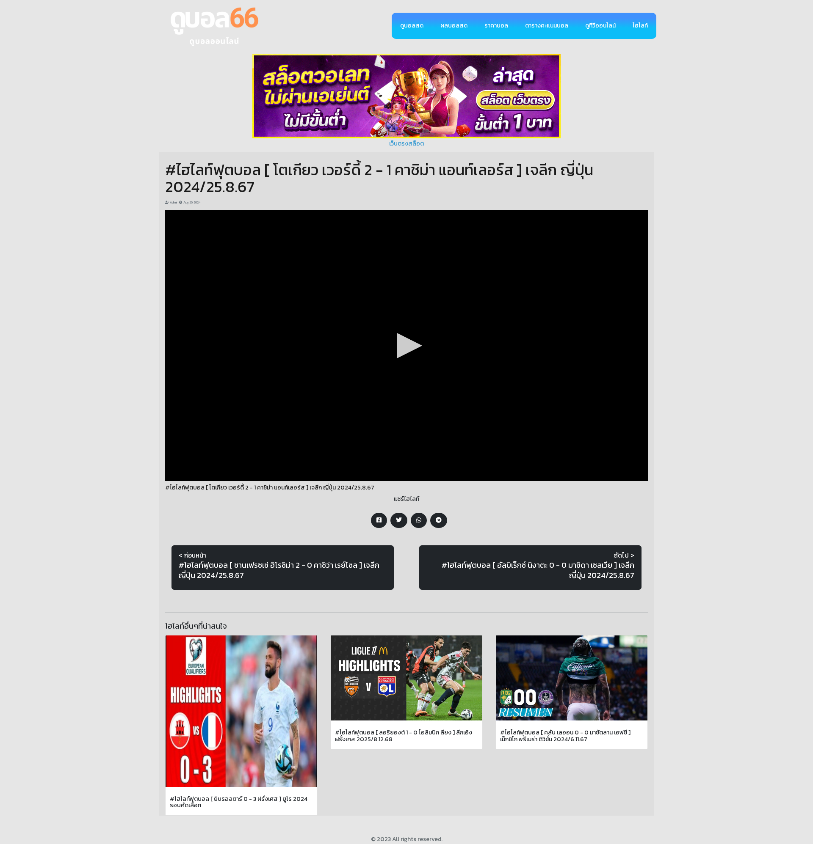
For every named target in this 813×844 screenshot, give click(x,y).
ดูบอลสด (411, 25)
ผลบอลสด (453, 25)
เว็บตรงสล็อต (406, 143)
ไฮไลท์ (640, 25)
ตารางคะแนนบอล (546, 25)
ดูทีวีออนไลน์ (600, 25)
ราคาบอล (496, 25)
